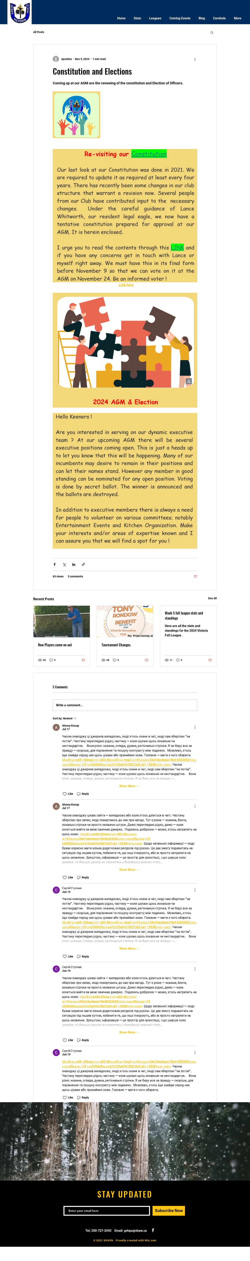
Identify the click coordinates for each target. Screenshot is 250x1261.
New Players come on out (55, 644)
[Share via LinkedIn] (74, 564)
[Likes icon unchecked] (64, 794)
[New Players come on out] (61, 621)
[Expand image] (76, 114)
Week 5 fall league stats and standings (184, 615)
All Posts (38, 32)
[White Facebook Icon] (152, 1230)
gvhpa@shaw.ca (135, 1230)
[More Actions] (195, 727)
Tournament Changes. (116, 644)
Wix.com (150, 1240)
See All (212, 598)
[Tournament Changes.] (125, 621)
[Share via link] (83, 564)
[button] (212, 32)
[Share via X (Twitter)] (64, 564)
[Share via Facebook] (54, 564)
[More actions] (195, 59)
